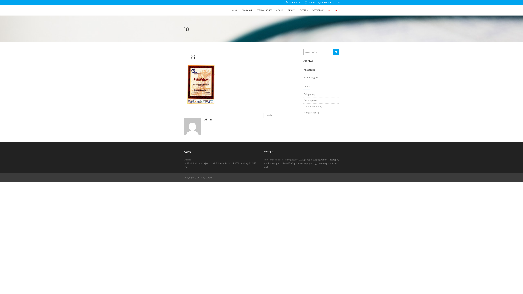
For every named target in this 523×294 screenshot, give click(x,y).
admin (208, 119)
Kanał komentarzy (312, 106)
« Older (269, 115)
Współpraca (318, 10)
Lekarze (302, 10)
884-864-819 (293, 2)
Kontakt (290, 10)
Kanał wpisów (310, 100)
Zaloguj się (309, 94)
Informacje (247, 10)
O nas (234, 10)
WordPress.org (311, 112)
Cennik (279, 10)
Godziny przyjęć (264, 10)
